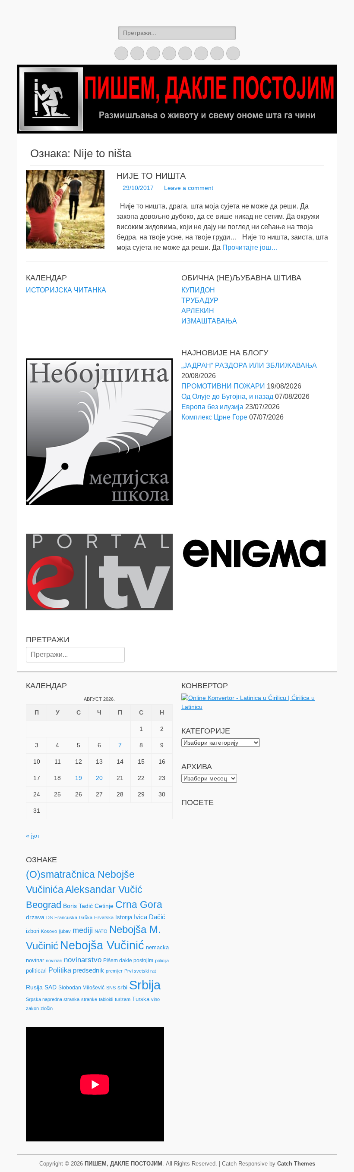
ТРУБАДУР (199, 300)
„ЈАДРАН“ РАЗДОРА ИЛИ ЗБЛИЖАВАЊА (249, 365)
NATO (101, 931)
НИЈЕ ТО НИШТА (151, 175)
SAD (50, 987)
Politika (59, 970)
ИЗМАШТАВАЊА (209, 321)
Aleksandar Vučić (103, 889)
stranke (89, 999)
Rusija (34, 987)
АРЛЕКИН (197, 310)
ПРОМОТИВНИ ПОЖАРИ (223, 386)
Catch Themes (296, 1163)
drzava (35, 917)
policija (162, 960)
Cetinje (104, 905)
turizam (122, 999)
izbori (32, 931)
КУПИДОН (198, 290)
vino (155, 999)
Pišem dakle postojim (128, 960)
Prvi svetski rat (140, 970)
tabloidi (106, 999)
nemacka (157, 947)
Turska (140, 999)
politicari (36, 970)
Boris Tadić (78, 905)
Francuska (65, 917)
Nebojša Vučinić (102, 945)
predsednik (88, 970)
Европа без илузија (212, 406)
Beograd (43, 904)
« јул (32, 835)
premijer (114, 970)
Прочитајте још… (250, 247)
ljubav (65, 931)
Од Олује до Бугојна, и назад (227, 396)
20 (99, 777)
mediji (83, 930)
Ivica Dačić (149, 917)
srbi (122, 987)
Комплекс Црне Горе (214, 417)
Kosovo (49, 931)
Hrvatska (104, 917)
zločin (47, 1008)
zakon (32, 1008)
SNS (111, 987)
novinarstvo (82, 960)
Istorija (123, 917)
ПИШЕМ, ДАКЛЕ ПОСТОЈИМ (123, 1163)
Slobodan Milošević (81, 988)
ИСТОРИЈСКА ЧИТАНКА (66, 290)
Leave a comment (188, 187)
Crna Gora (138, 904)
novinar (35, 960)
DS (49, 917)
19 (78, 777)
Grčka (85, 917)
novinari (54, 960)
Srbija (145, 985)
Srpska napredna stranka (52, 999)
